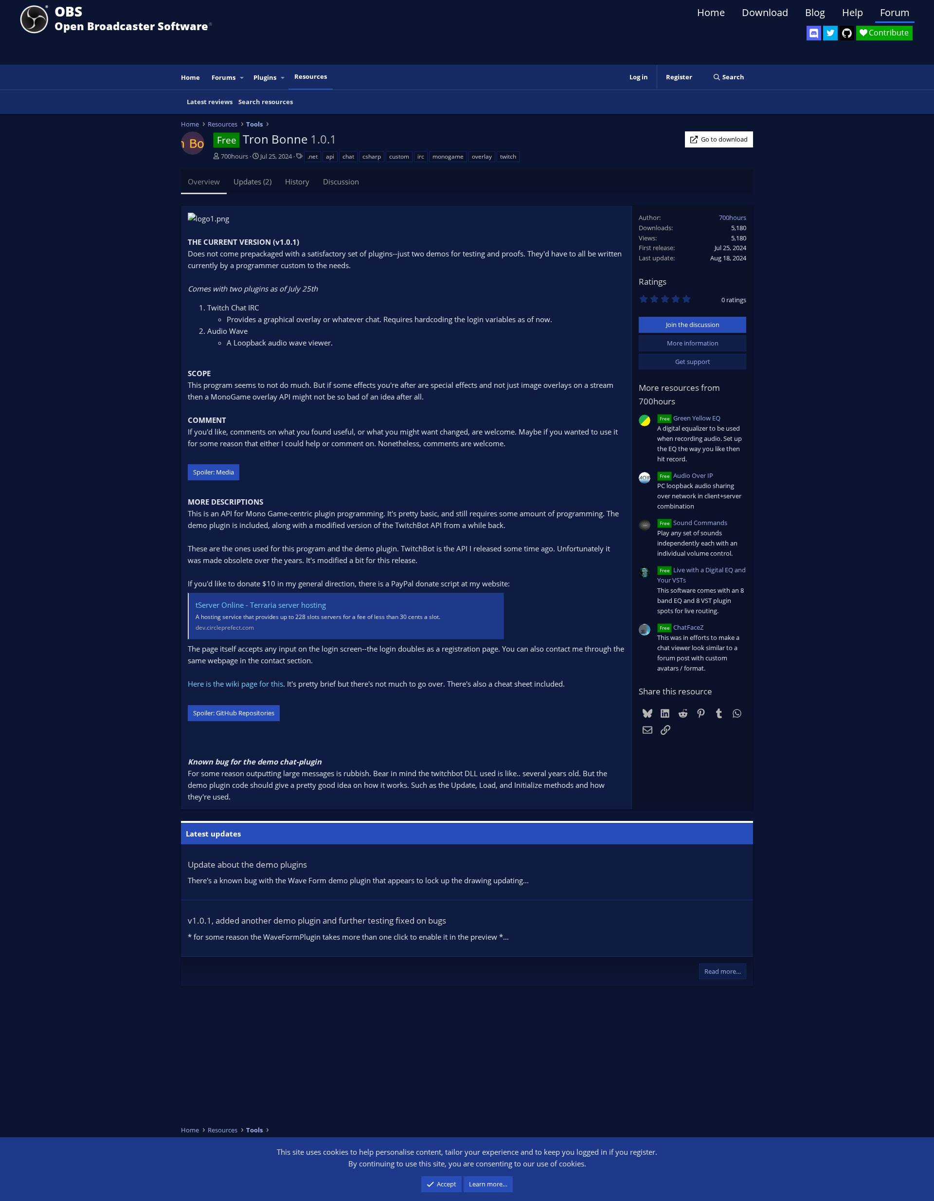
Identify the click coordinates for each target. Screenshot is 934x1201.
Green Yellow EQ (690, 418)
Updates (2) (252, 181)
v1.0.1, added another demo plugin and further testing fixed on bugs (317, 920)
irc (420, 156)
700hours (234, 156)
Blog (815, 12)
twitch (508, 156)
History (297, 181)
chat (348, 156)
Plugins (264, 77)
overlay (482, 156)
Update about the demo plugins (247, 864)
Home (711, 12)
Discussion (341, 181)
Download (765, 12)
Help (852, 12)
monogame (448, 156)
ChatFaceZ (681, 627)
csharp (371, 156)
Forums (223, 77)
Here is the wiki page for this (235, 684)
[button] (242, 78)
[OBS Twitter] (830, 33)
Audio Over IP (686, 475)
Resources (310, 76)
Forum (895, 12)
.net (312, 156)
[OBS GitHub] (847, 33)
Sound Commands (693, 522)
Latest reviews (210, 101)
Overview (204, 181)
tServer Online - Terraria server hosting (261, 605)
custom (399, 156)
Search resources (265, 101)
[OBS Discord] (814, 33)
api (330, 156)
